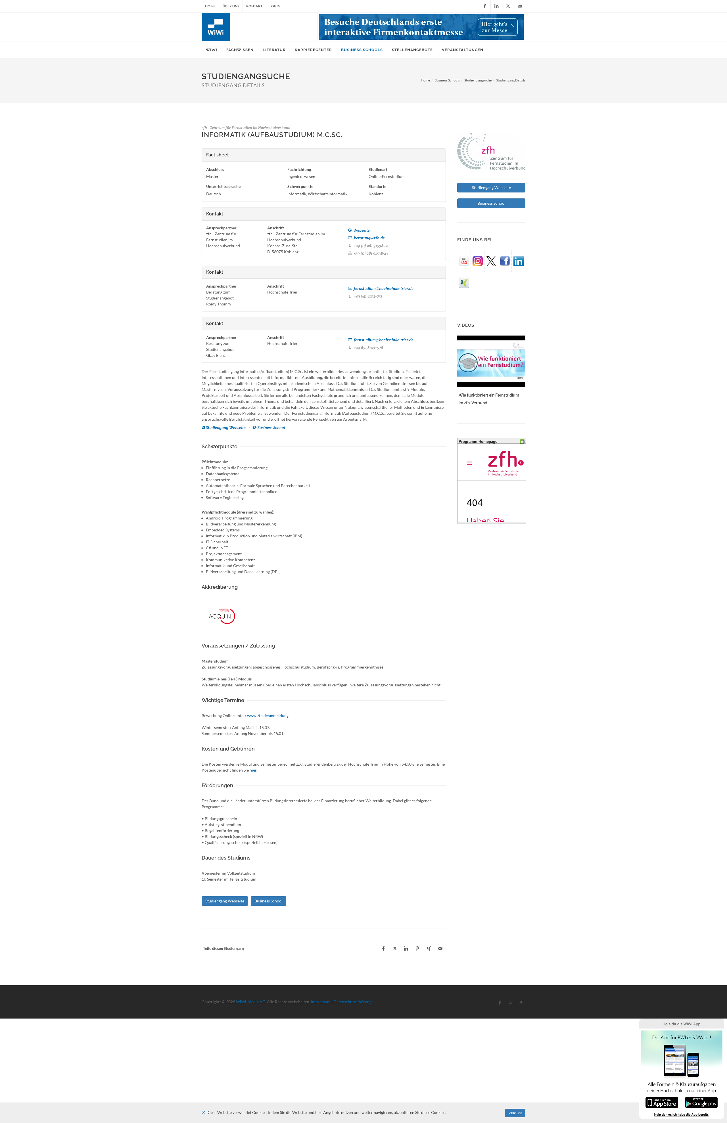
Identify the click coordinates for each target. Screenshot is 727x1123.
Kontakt (254, 6)
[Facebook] (484, 6)
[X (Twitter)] (508, 6)
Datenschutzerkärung (352, 1001)
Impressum (321, 1001)
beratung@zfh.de (369, 237)
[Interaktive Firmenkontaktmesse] (421, 27)
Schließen (515, 1113)
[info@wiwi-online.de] (519, 6)
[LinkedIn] (496, 6)
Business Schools (447, 80)
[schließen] (204, 1112)
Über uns (231, 6)
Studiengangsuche (478, 80)
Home (210, 6)
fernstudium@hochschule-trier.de (383, 288)
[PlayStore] (701, 1101)
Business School (271, 427)
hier (253, 770)
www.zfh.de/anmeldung (268, 715)
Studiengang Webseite (226, 427)
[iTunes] (661, 1101)
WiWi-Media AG (250, 1001)
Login (275, 6)
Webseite (361, 230)
